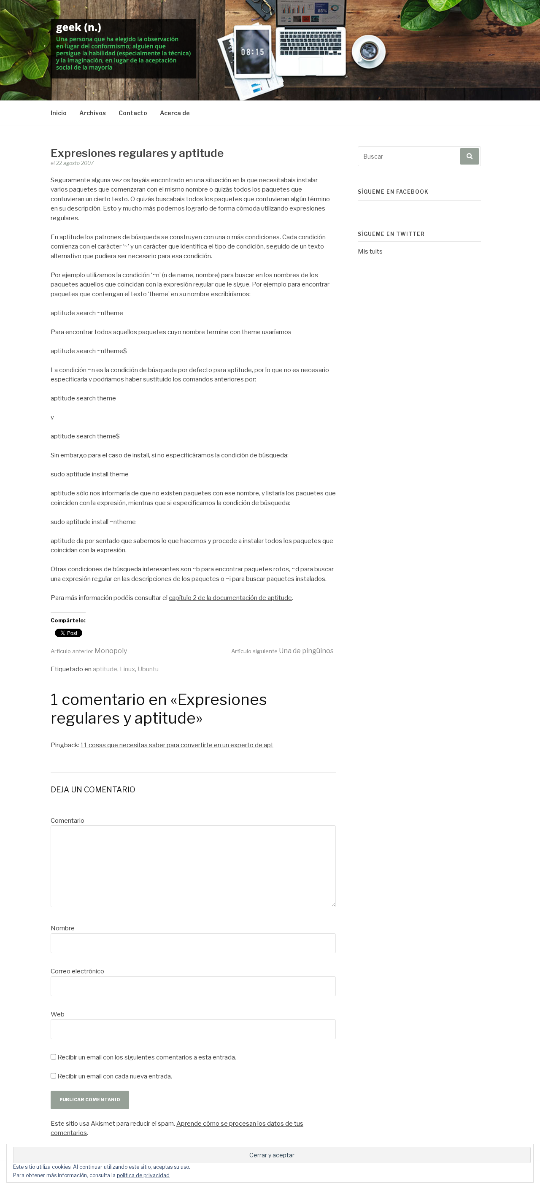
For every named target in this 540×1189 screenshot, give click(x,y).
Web (58, 1014)
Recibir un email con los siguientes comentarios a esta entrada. (146, 1057)
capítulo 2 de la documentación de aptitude (230, 598)
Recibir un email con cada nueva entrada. (114, 1076)
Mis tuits (370, 251)
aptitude (105, 669)
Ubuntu (148, 669)
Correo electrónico (77, 971)
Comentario (67, 820)
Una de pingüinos (282, 651)
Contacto (133, 112)
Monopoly (89, 651)
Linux (127, 669)
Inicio (59, 112)
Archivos (92, 112)
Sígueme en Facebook (393, 192)
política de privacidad (143, 1175)
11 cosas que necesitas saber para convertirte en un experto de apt (177, 745)
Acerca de (175, 112)
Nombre (63, 928)
